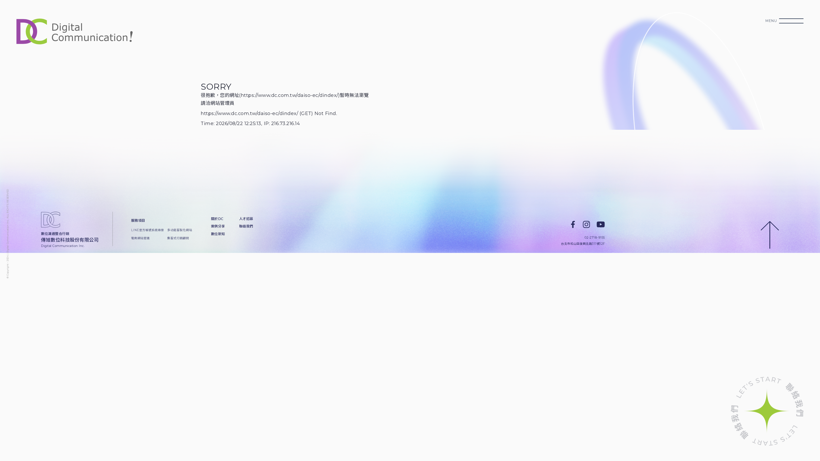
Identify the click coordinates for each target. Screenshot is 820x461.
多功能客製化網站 (179, 230)
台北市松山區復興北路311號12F (583, 244)
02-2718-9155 (594, 238)
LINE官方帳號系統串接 (146, 230)
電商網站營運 (140, 238)
